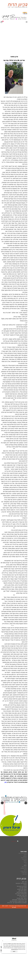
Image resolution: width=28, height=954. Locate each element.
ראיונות (25, 861)
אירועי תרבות (24, 858)
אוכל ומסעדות (24, 868)
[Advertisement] (14, 39)
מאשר (14, 951)
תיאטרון (25, 856)
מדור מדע (25, 874)
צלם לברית (24, 859)
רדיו (26, 863)
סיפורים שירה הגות (23, 853)
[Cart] (1, 22)
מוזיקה (25, 855)
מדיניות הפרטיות (14, 949)
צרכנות (25, 869)
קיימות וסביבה (24, 871)
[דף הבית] (17, 5)
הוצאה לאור (24, 866)
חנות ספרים (24, 872)
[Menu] (27, 22)
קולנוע (25, 862)
